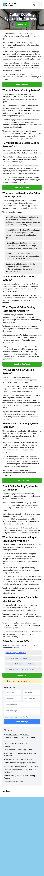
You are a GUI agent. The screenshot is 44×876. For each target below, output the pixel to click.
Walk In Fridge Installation (16, 653)
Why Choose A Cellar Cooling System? (18, 750)
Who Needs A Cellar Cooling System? (18, 759)
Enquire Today (22, 84)
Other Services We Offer (13, 781)
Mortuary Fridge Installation (16, 658)
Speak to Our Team (22, 364)
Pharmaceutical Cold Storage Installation (21, 669)
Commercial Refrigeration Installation (20, 664)
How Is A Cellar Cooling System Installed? (20, 763)
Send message (22, 721)
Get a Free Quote (22, 187)
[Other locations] (34, 4)
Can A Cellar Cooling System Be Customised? (21, 766)
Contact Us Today (22, 480)
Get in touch (22, 24)
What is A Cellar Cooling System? (16, 734)
